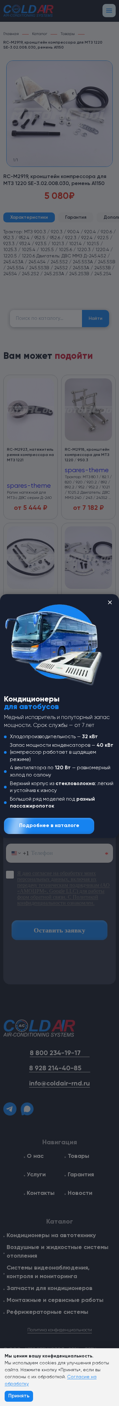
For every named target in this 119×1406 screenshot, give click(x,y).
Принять (18, 1396)
